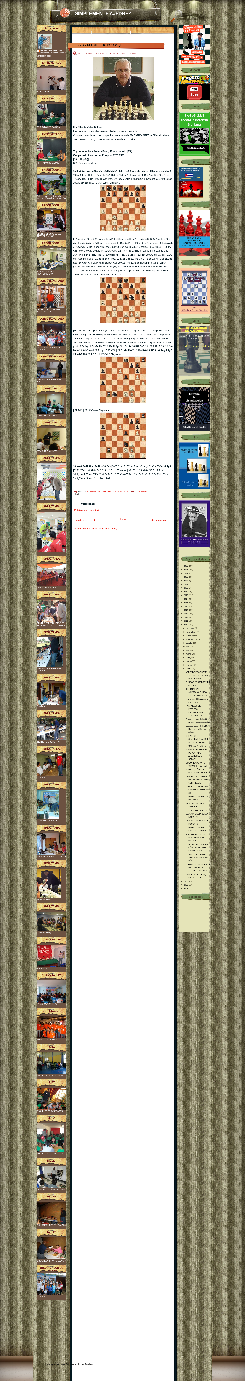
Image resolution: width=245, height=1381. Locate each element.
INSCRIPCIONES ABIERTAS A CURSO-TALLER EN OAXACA (197, 692)
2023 (186, 577)
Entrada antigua (157, 520)
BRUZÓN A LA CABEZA (196, 746)
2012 (186, 617)
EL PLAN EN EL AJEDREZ (197, 810)
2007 (186, 889)
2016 (186, 602)
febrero (189, 665)
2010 (186, 625)
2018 (186, 595)
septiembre (191, 639)
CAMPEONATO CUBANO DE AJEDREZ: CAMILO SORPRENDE (197, 779)
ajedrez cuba (92, 492)
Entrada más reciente (85, 520)
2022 (186, 581)
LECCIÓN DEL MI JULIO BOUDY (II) (98, 45)
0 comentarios (141, 492)
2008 (186, 885)
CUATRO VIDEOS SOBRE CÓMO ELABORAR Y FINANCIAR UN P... (197, 847)
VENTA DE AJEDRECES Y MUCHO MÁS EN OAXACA (197, 837)
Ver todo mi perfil (44, 56)
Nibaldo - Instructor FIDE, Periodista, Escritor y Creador (53, 52)
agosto (189, 643)
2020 (186, 588)
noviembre (191, 632)
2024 (186, 573)
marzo (189, 661)
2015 (186, 606)
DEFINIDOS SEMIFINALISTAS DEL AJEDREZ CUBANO (197, 739)
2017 (186, 599)
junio (188, 650)
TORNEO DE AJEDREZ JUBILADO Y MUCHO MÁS (197, 857)
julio (188, 646)
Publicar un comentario (87, 510)
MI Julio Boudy (104, 492)
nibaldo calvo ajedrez (120, 492)
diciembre (190, 628)
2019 (186, 591)
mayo (188, 654)
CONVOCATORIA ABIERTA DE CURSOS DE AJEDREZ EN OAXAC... (198, 867)
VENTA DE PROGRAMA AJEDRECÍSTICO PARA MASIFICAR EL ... (197, 675)
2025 (186, 569)
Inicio (123, 519)
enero (189, 668)
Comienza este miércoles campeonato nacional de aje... (197, 789)
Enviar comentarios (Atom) (103, 528)
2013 (186, 613)
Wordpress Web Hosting (66, 1364)
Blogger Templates (85, 1364)
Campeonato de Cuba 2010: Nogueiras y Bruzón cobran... (198, 729)
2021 (186, 584)
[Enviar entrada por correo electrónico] (76, 494)
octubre (189, 635)
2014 (186, 610)
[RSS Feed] (65, 12)
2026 (186, 566)
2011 (186, 621)
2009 (186, 881)
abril (188, 658)
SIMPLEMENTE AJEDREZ (103, 13)
